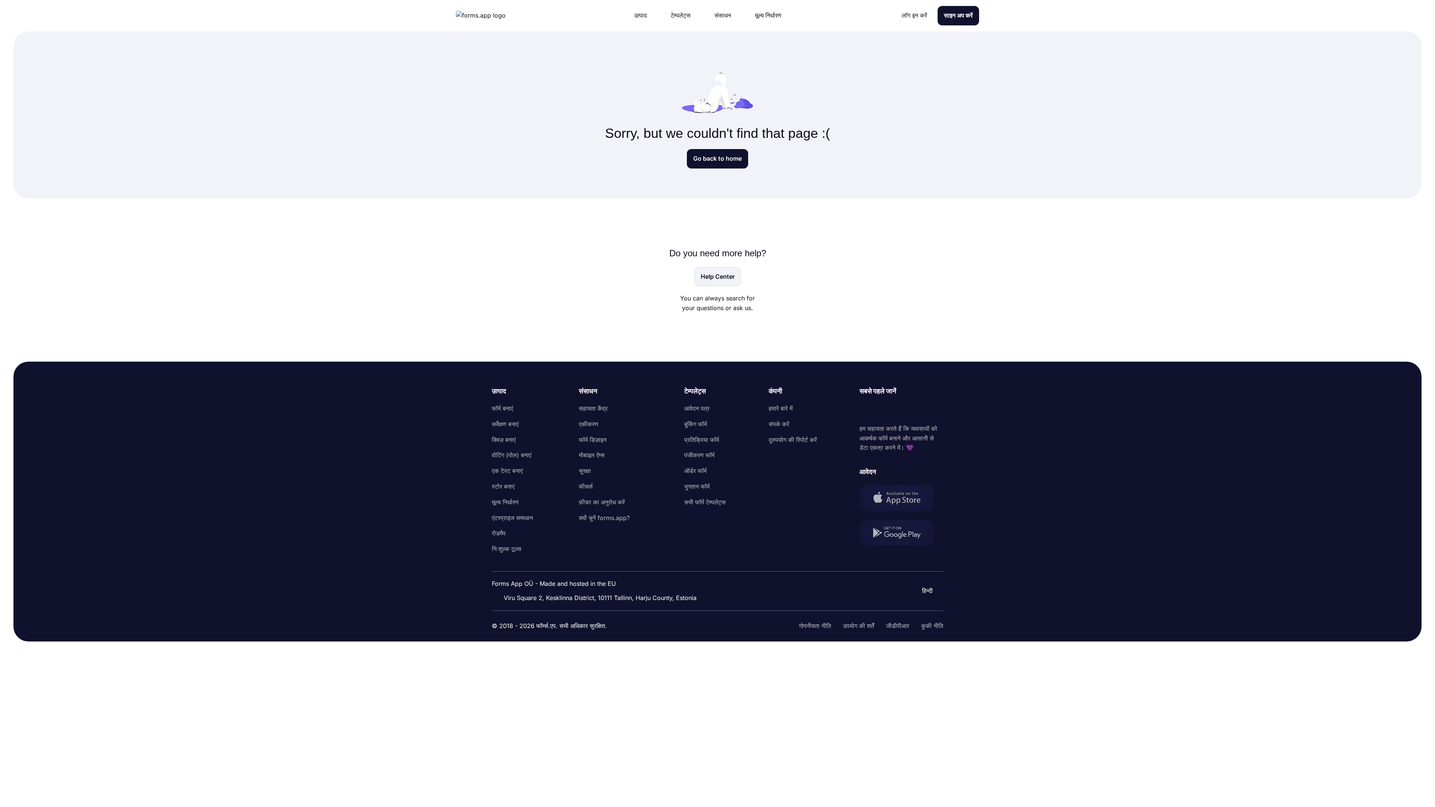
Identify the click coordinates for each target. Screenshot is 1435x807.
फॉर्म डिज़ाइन (593, 439)
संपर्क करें (779, 424)
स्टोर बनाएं (503, 486)
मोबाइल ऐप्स (592, 455)
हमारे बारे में (781, 408)
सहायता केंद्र (593, 408)
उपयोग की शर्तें (858, 626)
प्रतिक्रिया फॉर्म (701, 439)
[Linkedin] (865, 410)
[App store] (901, 499)
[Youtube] (915, 410)
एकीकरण (588, 424)
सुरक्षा (585, 470)
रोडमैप (499, 533)
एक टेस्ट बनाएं (507, 470)
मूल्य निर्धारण (505, 502)
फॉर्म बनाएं (502, 408)
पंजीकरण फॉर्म (699, 455)
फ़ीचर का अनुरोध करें (602, 502)
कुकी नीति (932, 626)
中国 (918, 570)
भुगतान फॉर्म (697, 486)
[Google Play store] (901, 534)
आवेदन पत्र (697, 408)
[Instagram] (882, 410)
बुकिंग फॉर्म (695, 424)
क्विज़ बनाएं (504, 439)
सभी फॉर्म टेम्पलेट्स (705, 502)
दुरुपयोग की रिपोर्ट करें (793, 439)
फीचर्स (586, 486)
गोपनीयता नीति (815, 626)
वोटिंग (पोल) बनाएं (511, 455)
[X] (898, 410)
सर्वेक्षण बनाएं (505, 424)
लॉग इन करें (914, 15)
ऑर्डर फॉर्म (695, 470)
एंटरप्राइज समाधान (512, 518)
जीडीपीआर (897, 626)
